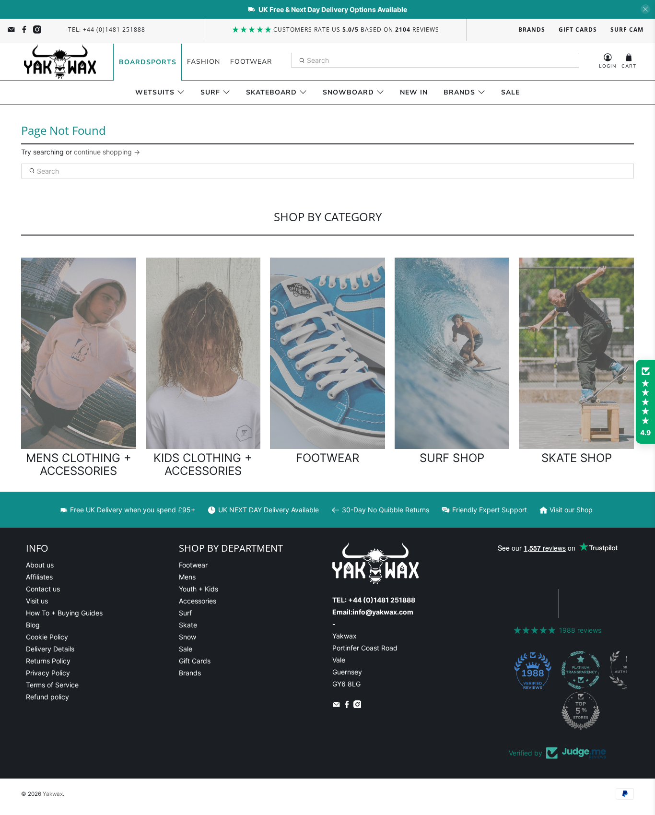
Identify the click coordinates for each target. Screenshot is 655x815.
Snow (187, 637)
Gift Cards (578, 29)
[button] (645, 402)
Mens (187, 577)
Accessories (197, 601)
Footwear (251, 61)
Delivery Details (50, 649)
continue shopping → (107, 152)
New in (414, 92)
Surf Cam (626, 29)
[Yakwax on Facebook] (24, 29)
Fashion (203, 61)
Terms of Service (52, 685)
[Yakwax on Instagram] (37, 29)
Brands (531, 29)
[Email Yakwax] (11, 29)
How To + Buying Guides (64, 613)
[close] (645, 9)
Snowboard (348, 92)
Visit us (37, 601)
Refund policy (47, 697)
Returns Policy (48, 661)
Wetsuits (155, 92)
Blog (33, 625)
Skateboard (271, 92)
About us (40, 565)
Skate (188, 625)
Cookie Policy (47, 637)
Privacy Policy (48, 673)
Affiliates (39, 577)
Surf (210, 92)
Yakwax (53, 794)
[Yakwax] (60, 61)
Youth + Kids (198, 589)
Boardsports (147, 62)
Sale (510, 92)
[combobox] (435, 60)
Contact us (43, 589)
